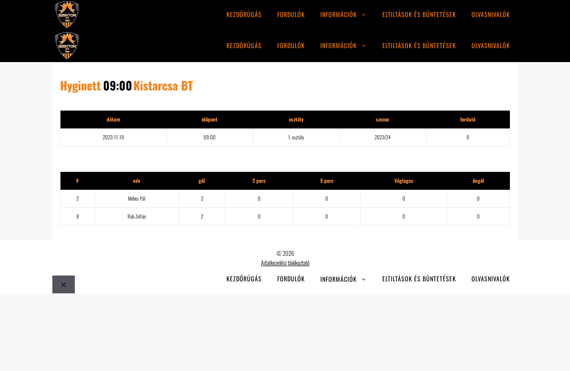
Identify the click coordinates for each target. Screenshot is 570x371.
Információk (338, 14)
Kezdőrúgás (244, 14)
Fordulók (291, 14)
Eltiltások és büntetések (419, 14)
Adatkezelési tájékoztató (285, 262)
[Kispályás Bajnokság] (66, 15)
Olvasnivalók (491, 14)
